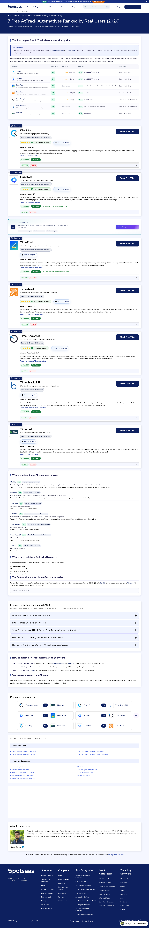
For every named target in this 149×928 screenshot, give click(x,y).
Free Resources (46, 908)
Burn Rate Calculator (106, 902)
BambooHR (124, 906)
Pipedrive (123, 883)
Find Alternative (47, 893)
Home (60, 876)
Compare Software (48, 889)
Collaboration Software (20, 770)
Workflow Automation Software (23, 778)
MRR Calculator (104, 883)
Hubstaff (60, 50)
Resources (65, 7)
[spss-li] (127, 921)
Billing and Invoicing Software (22, 775)
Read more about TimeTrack (31, 268)
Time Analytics (21, 99)
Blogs (43, 885)
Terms (72, 921)
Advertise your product (127, 227)
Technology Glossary (45, 880)
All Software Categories (84, 914)
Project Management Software (23, 772)
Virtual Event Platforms (85, 772)
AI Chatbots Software (83, 885)
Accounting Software (19, 767)
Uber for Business (126, 879)
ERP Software (81, 893)
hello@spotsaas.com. (116, 855)
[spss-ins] (133, 921)
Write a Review (63, 879)
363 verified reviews (41, 189)
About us (61, 883)
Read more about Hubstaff (30, 202)
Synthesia (123, 902)
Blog (73, 7)
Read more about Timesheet (31, 314)
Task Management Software (87, 770)
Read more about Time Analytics (33, 361)
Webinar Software (83, 775)
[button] (74, 1)
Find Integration (46, 897)
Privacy (78, 921)
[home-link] (8, 16)
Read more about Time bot (30, 454)
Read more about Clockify (30, 155)
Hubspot (123, 894)
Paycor (122, 910)
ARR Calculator (104, 879)
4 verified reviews (40, 348)
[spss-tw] (122, 921)
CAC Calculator (104, 894)
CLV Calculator (104, 890)
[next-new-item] (136, 715)
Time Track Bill (21, 106)
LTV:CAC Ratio (104, 898)
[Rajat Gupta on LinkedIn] (23, 847)
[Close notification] (146, 2)
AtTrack (14, 16)
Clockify (54, 50)
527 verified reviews (41, 301)
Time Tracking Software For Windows (90, 751)
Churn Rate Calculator (107, 887)
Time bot (19, 113)
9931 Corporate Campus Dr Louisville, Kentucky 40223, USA (18, 880)
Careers (61, 897)
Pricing (43, 901)
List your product (132, 7)
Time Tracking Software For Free (24, 751)
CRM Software (82, 767)
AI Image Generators (83, 905)
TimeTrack (71, 50)
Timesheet (19, 92)
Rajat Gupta (16, 847)
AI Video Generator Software (86, 901)
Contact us (62, 893)
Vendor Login (63, 901)
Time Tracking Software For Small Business (92, 754)
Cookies (84, 921)
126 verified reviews (41, 143)
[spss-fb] (139, 921)
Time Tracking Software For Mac (23, 754)
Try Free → (35, 159)
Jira (121, 898)
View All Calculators (106, 906)
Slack (122, 890)
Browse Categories (34, 7)
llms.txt (90, 921)
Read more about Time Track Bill (33, 408)
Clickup (122, 887)
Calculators (45, 905)
